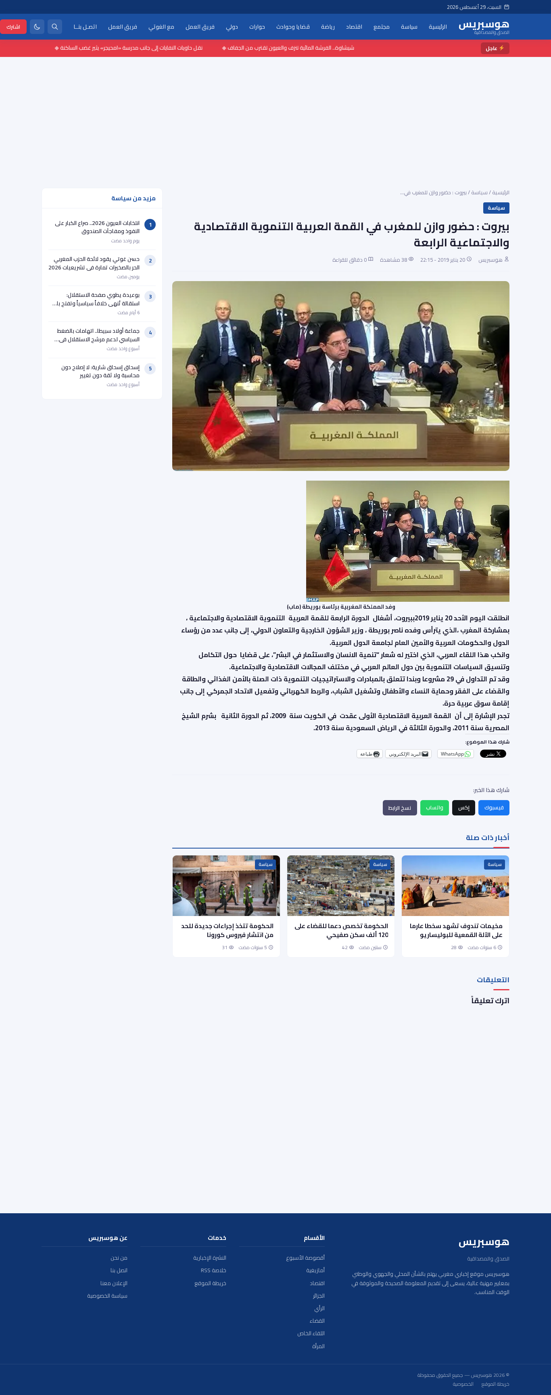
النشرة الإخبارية (209, 1258)
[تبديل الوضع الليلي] (37, 26)
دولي (232, 26)
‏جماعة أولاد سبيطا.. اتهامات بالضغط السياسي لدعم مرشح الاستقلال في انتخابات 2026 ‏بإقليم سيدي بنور (98, 339)
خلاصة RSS (213, 1270)
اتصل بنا (119, 1270)
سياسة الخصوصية (107, 1295)
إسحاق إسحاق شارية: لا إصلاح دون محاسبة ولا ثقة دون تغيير (100, 371)
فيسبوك (494, 807)
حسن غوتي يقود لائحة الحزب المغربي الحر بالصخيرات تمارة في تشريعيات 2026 (94, 263)
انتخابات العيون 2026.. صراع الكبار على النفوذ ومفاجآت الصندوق (97, 227)
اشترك (13, 26)
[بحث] (55, 26)
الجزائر (319, 1295)
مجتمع (382, 26)
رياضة (328, 26)
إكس (464, 807)
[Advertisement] (275, 117)
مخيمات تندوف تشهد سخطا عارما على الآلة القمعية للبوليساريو (456, 930)
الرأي (319, 1308)
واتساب (434, 807)
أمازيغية (315, 1270)
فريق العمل (200, 26)
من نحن (119, 1258)
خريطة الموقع (210, 1283)
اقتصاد (354, 26)
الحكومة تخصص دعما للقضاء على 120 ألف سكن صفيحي (341, 930)
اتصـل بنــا (85, 26)
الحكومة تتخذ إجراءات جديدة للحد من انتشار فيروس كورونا (227, 930)
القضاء (317, 1321)
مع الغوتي (161, 26)
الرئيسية (438, 26)
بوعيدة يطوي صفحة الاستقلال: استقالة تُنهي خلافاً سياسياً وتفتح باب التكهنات (96, 303)
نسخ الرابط (399, 808)
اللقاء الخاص (311, 1333)
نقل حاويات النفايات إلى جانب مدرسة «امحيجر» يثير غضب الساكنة (156, 47)
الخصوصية (463, 1384)
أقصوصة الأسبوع (305, 1258)
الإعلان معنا (113, 1283)
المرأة (318, 1346)
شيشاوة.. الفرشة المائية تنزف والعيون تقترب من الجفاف (316, 47)
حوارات (257, 26)
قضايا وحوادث (293, 26)
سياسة (409, 26)
